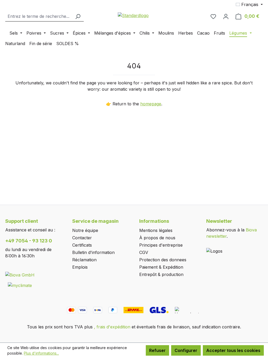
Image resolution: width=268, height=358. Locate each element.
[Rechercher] (78, 16)
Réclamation (84, 259)
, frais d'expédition (112, 326)
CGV (143, 252)
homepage (150, 103)
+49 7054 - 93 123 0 (28, 240)
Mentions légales (155, 230)
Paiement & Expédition (161, 267)
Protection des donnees (162, 259)
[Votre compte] (226, 16)
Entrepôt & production (161, 274)
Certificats (82, 245)
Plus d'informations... (41, 353)
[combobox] (38, 16)
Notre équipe (85, 230)
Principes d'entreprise (161, 245)
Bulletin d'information (93, 252)
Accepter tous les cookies (233, 350)
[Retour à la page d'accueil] (133, 15)
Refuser (157, 350)
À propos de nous (157, 237)
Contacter (82, 237)
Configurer (186, 350)
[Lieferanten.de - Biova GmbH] (20, 274)
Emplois (80, 267)
